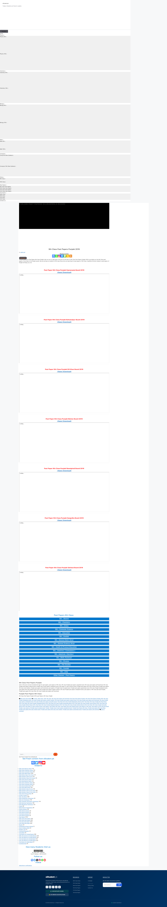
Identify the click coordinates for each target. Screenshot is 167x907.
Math (1, 139)
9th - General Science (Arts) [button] (64, 643)
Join (119, 884)
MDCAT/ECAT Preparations (25, 807)
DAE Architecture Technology (26, 798)
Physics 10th (3, 53)
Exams (20, 806)
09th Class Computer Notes (26, 771)
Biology (2, 103)
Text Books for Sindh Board (26, 842)
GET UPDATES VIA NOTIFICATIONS (57, 894)
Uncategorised (22, 843)
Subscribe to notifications (25, 865)
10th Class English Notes (25, 785)
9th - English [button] (64, 636)
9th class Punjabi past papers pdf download (88, 700)
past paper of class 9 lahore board (33, 706)
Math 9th (2, 141)
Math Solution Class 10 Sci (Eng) (27, 790)
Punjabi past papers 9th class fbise (96, 708)
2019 (45, 698)
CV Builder (90, 880)
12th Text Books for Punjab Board (27, 840)
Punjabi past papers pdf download (90, 709)
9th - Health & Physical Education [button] (64, 647)
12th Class (2, 199)
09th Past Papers (76, 885)
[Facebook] (53, 256)
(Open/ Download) (64, 272)
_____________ (90, 883)
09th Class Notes (76, 880)
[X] (37, 860)
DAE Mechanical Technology (26, 804)
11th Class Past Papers (5, 189)
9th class (49, 698)
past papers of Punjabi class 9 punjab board (34, 708)
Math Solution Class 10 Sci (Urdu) (27, 792)
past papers (46, 706)
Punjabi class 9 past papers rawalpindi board (61, 708)
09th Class (2, 194)
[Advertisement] (65, 20)
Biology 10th (3, 122)
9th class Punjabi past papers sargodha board (45, 701)
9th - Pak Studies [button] (64, 664)
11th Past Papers (76, 890)
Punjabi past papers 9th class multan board (30, 709)
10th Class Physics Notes (25, 793)
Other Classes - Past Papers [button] (64, 675)
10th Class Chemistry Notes (26, 782)
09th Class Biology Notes (25, 768)
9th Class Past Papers (5, 186)
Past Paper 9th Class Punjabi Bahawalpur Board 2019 (71, 701)
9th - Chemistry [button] (64, 622)
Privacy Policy (91, 885)
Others (1, 177)
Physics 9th (3, 36)
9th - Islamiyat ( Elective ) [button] (64, 654)
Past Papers (3, 185)
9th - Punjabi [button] (64, 668)
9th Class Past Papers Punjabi (77, 698)
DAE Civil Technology (24, 800)
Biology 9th (3, 105)
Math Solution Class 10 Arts (26, 789)
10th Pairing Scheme (24, 812)
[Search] (55, 754)
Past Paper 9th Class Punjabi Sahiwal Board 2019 (74, 704)
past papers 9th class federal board (70, 706)
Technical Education (24, 831)
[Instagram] (59, 256)
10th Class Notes (76, 883)
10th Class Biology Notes (25, 781)
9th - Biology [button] (64, 618)
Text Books (3, 192)
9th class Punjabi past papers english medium (43, 700)
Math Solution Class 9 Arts (25, 776)
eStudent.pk (6, 3)
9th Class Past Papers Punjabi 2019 (64, 249)
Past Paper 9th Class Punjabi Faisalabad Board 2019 (35, 703)
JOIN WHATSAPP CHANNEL (58, 891)
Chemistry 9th (3, 72)
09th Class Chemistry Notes (26, 770)
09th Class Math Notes (24, 773)
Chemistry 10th (3, 88)
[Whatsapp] (56, 256)
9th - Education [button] (64, 633)
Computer (2, 153)
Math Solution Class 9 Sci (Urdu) (27, 778)
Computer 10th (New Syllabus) (7, 166)
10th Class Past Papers (5, 188)
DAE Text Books (23, 796)
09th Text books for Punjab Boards (27, 835)
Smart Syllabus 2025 (24, 828)
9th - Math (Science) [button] (64, 657)
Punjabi (47, 708)
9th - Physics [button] (64, 661)
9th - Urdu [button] (64, 672)
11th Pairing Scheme (24, 814)
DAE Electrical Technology (25, 803)
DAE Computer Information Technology (28, 801)
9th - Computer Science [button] (64, 629)
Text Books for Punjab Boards (26, 834)
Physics (2, 35)
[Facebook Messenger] (62, 256)
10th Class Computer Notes (26, 784)
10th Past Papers (76, 887)
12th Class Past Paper (24, 823)
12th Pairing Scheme (24, 815)
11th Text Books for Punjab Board (27, 839)
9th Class (2, 178)
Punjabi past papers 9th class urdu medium (51, 709)
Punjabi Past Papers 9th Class (80, 708)
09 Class (35, 698)
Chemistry (2, 71)
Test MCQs (21, 832)
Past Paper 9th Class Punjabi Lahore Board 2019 (87, 703)
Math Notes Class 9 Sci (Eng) (26, 775)
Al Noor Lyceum (23, 795)
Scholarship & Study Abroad (26, 826)
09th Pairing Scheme (24, 810)
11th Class (2, 197)
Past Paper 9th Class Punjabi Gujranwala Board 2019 (61, 703)
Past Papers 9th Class (55, 706)
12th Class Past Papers (5, 191)
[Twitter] (36, 762)
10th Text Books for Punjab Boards (27, 837)
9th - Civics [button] (64, 626)
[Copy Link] (67, 256)
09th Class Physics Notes (25, 779)
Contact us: (3, 200)
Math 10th (2, 149)
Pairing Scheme (23, 809)
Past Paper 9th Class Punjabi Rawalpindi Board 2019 (49, 704)
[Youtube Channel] (43, 762)
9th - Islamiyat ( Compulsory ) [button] (64, 650)
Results (21, 824)
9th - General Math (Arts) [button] (64, 640)
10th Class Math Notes (24, 787)
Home (1, 33)
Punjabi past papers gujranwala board (72, 709)
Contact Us (90, 887)
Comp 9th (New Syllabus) (6, 155)
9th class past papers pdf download (61, 698)
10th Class (2, 181)
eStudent (51, 877)
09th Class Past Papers (26, 698)
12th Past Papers (76, 892)
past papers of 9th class (85, 706)
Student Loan (22, 829)
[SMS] (64, 256)
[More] (70, 256)
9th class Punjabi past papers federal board (66, 700)
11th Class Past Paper (24, 821)
